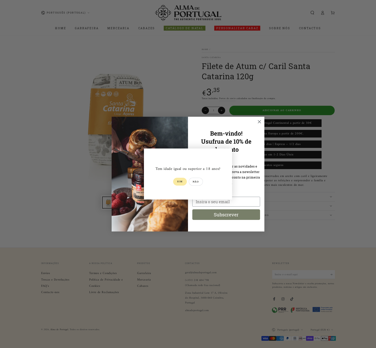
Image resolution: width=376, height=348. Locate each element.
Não (196, 182)
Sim (180, 182)
